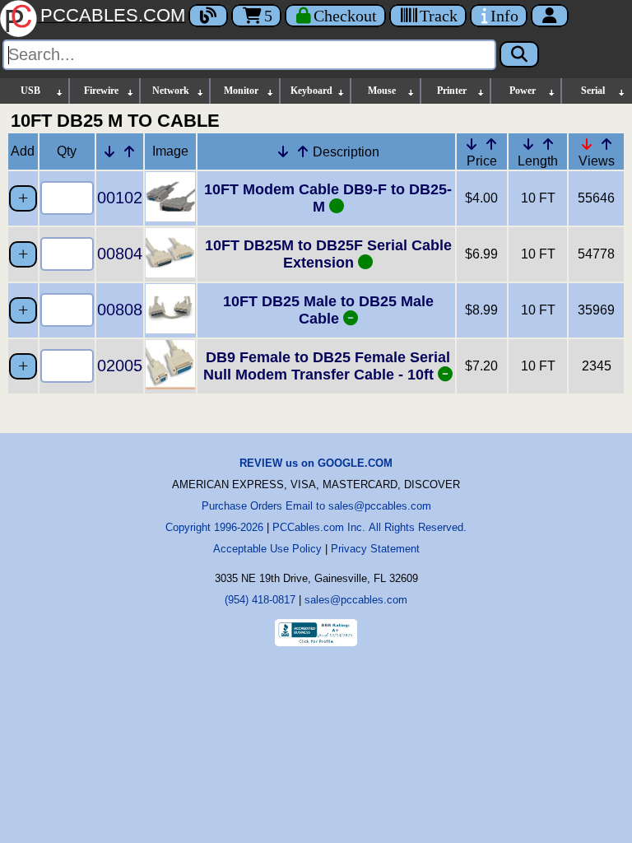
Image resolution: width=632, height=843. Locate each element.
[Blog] (208, 15)
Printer (452, 90)
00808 (119, 309)
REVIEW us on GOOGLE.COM (316, 463)
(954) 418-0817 (260, 600)
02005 (119, 365)
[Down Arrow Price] (471, 144)
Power (522, 90)
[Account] (550, 15)
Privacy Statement (375, 549)
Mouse (382, 90)
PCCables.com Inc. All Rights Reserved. (369, 527)
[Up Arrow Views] (606, 144)
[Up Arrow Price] (491, 144)
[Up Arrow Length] (548, 144)
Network (170, 90)
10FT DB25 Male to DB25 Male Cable (328, 310)
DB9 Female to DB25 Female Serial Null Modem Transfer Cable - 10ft (326, 366)
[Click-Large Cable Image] (170, 217)
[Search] (519, 54)
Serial (593, 90)
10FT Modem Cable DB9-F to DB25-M (328, 198)
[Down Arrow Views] (587, 144)
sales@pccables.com (355, 600)
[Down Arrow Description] (283, 151)
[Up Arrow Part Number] (129, 151)
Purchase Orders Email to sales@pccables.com (316, 506)
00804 (119, 254)
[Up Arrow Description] (303, 151)
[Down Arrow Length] (528, 144)
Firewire (101, 90)
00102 (119, 198)
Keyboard (311, 90)
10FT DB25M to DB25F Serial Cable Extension (328, 254)
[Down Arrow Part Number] (109, 151)
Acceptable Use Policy (267, 549)
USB (30, 90)
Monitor (241, 90)
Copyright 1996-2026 (214, 527)
